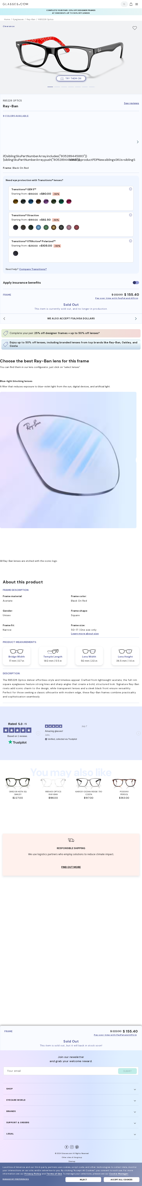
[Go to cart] (130, 4)
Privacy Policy (32, 1173)
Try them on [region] (73, 78)
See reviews (131, 103)
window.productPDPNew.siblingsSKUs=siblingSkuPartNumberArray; (102, 160)
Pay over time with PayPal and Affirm (116, 298)
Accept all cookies (121, 1179)
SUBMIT (127, 1071)
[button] (105, 633)
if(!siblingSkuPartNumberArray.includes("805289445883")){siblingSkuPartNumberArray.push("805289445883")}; (36, 157)
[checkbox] (136, 282)
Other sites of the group (72, 1157)
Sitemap (72, 1161)
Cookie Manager (118, 1173)
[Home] (15, 4)
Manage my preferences (16, 1179)
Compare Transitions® (33, 269)
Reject (83, 1179)
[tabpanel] (71, 57)
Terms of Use (54, 1173)
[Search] (123, 4)
